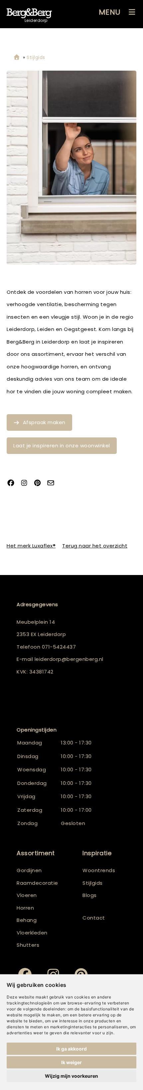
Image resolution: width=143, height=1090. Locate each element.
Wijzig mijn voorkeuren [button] (71, 1076)
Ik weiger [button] (71, 1062)
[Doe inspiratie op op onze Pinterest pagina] (40, 483)
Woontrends (98, 870)
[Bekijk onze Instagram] (26, 483)
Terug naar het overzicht (94, 545)
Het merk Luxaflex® (31, 545)
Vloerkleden (32, 932)
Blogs (89, 895)
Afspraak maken (44, 422)
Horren (25, 907)
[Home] (16, 57)
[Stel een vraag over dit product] (53, 483)
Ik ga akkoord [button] (71, 1049)
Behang (27, 920)
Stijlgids (92, 882)
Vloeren (27, 895)
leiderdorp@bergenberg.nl (69, 659)
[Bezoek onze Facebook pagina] (13, 483)
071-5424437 (59, 646)
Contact (93, 917)
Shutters (28, 944)
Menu (110, 12)
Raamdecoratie (37, 882)
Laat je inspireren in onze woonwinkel (61, 445)
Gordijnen (29, 870)
